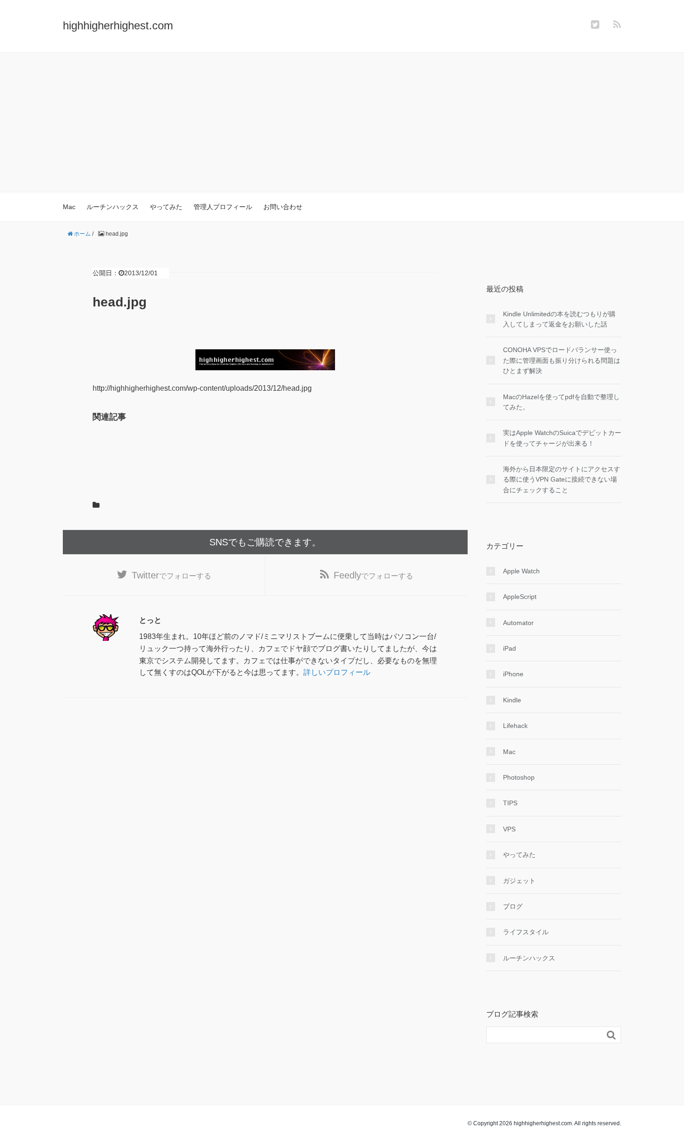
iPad (509, 648)
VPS (509, 829)
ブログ (513, 906)
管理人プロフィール (223, 207)
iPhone (513, 674)
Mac (69, 207)
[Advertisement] (342, 122)
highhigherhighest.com (118, 25)
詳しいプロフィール (336, 672)
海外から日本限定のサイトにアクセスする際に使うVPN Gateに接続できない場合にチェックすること (561, 479)
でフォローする (171, 575)
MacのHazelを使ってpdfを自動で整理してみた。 (561, 402)
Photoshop (519, 777)
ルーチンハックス (113, 207)
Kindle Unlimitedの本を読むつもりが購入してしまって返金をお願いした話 (559, 319)
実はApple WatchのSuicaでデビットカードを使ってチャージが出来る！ (562, 438)
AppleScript (519, 596)
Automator (518, 622)
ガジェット (519, 880)
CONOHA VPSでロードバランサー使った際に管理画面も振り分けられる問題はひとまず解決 (561, 360)
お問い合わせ (282, 207)
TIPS (510, 803)
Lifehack (515, 725)
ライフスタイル (526, 932)
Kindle (512, 700)
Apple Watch (521, 571)
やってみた (166, 207)
